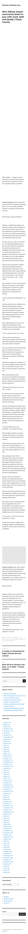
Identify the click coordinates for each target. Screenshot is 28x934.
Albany (4, 639)
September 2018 (8, 862)
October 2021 (7, 789)
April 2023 (7, 751)
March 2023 (7, 753)
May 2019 (6, 845)
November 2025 (8, 731)
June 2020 (7, 818)
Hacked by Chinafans (10, 693)
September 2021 (8, 791)
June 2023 (7, 747)
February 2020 (8, 826)
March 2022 (7, 778)
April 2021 (7, 797)
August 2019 (7, 839)
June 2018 (6, 868)
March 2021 (7, 799)
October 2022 (8, 764)
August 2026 (7, 722)
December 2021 (8, 785)
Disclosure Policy (9, 899)
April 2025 (7, 733)
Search (4, 911)
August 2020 (7, 814)
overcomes (8, 640)
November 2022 (8, 762)
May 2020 (6, 820)
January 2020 (7, 828)
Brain (7, 639)
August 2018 (7, 864)
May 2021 (6, 795)
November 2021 (8, 787)
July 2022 (6, 770)
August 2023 (7, 743)
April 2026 (7, 724)
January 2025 (7, 735)
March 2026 (7, 726)
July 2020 (6, 816)
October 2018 (7, 859)
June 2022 (7, 772)
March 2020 (7, 824)
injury (23, 639)
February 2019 (8, 851)
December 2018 (8, 855)
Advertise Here (8, 901)
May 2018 (6, 870)
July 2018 (6, 866)
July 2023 (6, 745)
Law (20, 637)
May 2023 (6, 749)
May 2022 (6, 774)
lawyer (3, 640)
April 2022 (7, 776)
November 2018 (8, 857)
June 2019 (6, 843)
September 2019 (8, 837)
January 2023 (7, 758)
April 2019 (7, 847)
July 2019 (6, 841)
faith (14, 639)
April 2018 (7, 872)
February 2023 (8, 756)
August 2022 (7, 768)
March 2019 (7, 849)
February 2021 (8, 801)
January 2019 (7, 853)
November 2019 (8, 832)
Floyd (20, 639)
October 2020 (8, 810)
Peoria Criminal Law (11, 5)
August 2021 (7, 793)
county (10, 639)
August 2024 (7, 739)
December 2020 (8, 805)
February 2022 (8, 781)
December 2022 (8, 760)
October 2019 (7, 835)
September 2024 (8, 737)
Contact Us (7, 903)
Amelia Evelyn (7, 637)
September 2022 (8, 766)
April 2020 (7, 822)
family (17, 639)
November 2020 (8, 808)
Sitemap (6, 896)
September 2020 (8, 812)
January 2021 (7, 803)
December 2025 (8, 729)
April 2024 (7, 741)
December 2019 (8, 830)
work (13, 640)
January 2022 (7, 783)
